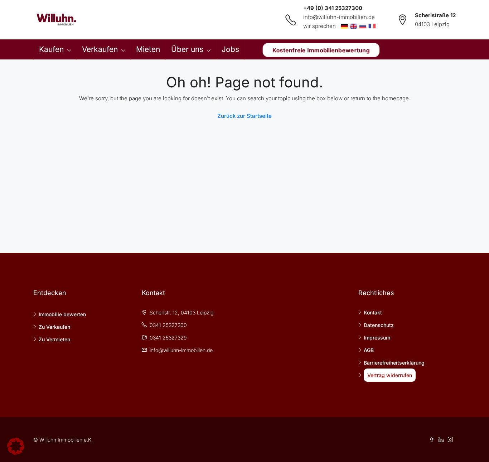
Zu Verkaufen (54, 327)
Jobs (230, 49)
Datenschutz (379, 325)
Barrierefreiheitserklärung (394, 363)
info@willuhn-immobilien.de (339, 17)
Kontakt (373, 312)
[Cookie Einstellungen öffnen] (15, 445)
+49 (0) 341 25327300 (332, 8)
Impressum (377, 338)
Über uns (187, 49)
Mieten (148, 49)
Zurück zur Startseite (244, 115)
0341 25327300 (168, 325)
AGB (369, 350)
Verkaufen (100, 49)
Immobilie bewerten (62, 314)
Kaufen (51, 49)
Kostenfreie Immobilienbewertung (320, 50)
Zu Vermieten (54, 339)
